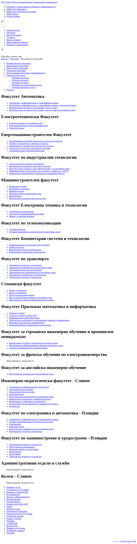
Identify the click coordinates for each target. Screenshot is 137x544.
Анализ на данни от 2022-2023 (23, 315)
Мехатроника (15, 196)
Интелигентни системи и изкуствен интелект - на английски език (39, 169)
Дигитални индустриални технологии (26, 164)
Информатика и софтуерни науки (24, 318)
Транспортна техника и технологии (25, 277)
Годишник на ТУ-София (17, 490)
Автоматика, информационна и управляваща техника (33, 103)
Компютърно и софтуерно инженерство (27, 252)
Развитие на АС (13, 487)
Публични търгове (15, 516)
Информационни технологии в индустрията (29, 245)
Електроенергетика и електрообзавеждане (28, 126)
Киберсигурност (16, 247)
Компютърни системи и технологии (25, 431)
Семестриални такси (15, 75)
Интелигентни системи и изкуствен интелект (30, 166)
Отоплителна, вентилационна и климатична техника (33, 404)
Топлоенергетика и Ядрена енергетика (27, 151)
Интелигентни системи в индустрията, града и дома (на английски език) (42, 110)
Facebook (10, 533)
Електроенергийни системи (22, 392)
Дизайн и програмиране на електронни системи (31, 422)
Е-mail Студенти (13, 518)
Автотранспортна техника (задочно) (25, 270)
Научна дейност (13, 40)
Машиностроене (16, 191)
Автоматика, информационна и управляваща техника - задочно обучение (42, 105)
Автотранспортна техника (21, 389)
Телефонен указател (15, 530)
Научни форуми (13, 499)
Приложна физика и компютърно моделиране (30, 325)
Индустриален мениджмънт (22, 295)
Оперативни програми (16, 511)
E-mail (9, 506)
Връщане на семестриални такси (27, 85)
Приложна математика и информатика (26, 323)
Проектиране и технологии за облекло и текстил (31, 146)
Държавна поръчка (20, 78)
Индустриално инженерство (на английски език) (31, 374)
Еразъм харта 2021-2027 (17, 504)
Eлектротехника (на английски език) (26, 123)
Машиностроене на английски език (25, 194)
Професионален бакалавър (18, 63)
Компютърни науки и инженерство (25, 250)
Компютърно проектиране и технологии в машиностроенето (37, 173)
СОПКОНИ (11, 523)
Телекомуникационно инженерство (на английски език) (34, 232)
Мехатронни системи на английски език (27, 198)
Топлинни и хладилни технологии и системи (30, 148)
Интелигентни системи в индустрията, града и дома (33, 108)
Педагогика (14, 406)
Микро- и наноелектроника (21, 216)
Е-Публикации (13, 502)
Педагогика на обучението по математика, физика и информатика (39, 320)
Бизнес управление (18, 290)
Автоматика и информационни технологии (29, 387)
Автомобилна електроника (21, 211)
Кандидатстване (13, 35)
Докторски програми (16, 70)
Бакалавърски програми (17, 66)
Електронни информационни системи (26, 214)
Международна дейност (17, 42)
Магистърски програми (17, 68)
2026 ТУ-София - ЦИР (128, 541)
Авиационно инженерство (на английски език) (30, 268)
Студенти (10, 37)
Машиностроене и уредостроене (24, 449)
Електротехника (16, 128)
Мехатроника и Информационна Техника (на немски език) (36, 345)
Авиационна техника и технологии (25, 265)
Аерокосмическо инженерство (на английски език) (32, 272)
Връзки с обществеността (18, 497)
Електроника (15, 424)
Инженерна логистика (19, 189)
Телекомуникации (17, 229)
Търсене (10, 90)
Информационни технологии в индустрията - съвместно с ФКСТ (39, 171)
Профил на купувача (15, 528)
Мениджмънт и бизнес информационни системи (31, 300)
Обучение (10, 33)
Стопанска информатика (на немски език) (28, 348)
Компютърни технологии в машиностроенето (30, 399)
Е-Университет (13, 494)
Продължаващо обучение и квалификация (25, 73)
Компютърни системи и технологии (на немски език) (33, 343)
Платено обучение (20, 80)
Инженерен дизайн (18, 186)
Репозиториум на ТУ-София (19, 514)
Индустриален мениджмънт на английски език (30, 297)
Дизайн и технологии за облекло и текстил (28, 143)
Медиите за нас (13, 509)
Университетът (13, 30)
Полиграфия (14, 454)
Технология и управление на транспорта (27, 275)
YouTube (10, 521)
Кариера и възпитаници (17, 45)
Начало (4, 59)
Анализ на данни (17, 313)
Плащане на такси (20, 82)
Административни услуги (24, 87)
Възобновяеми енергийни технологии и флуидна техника (35, 141)
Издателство (12, 526)
